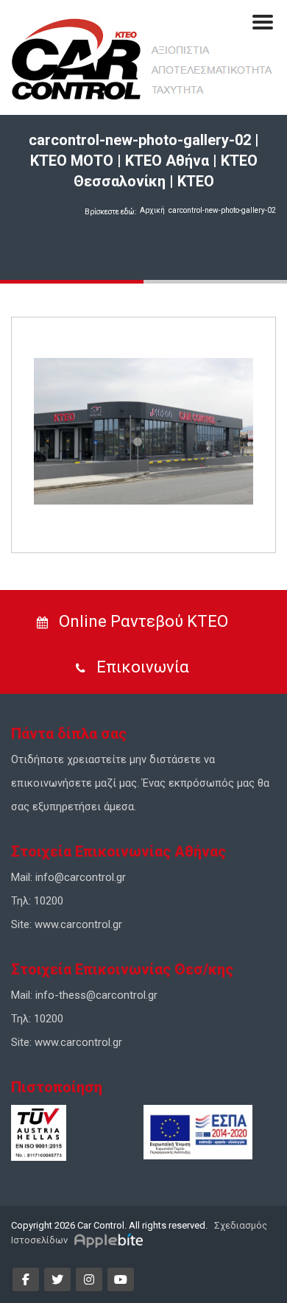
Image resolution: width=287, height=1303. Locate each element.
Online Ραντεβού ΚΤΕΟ (141, 621)
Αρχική (152, 210)
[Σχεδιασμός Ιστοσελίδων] (111, 1240)
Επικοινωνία (141, 667)
